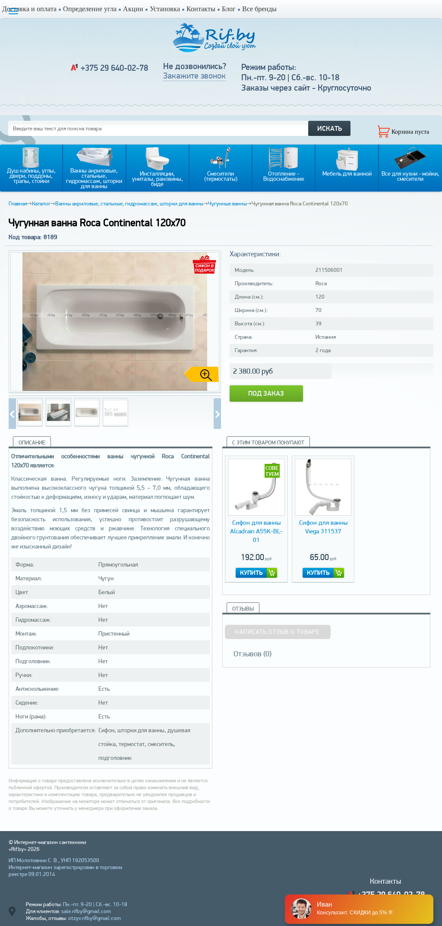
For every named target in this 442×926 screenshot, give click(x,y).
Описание (32, 442)
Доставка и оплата (29, 9)
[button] (211, 322)
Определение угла (90, 9)
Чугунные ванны (227, 203)
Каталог (41, 203)
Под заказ (266, 393)
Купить (251, 572)
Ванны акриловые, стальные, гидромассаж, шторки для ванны (129, 203)
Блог (229, 9)
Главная (18, 203)
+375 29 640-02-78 (114, 68)
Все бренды (259, 9)
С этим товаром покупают (268, 442)
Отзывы (243, 608)
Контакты (200, 9)
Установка (165, 9)
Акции (133, 9)
